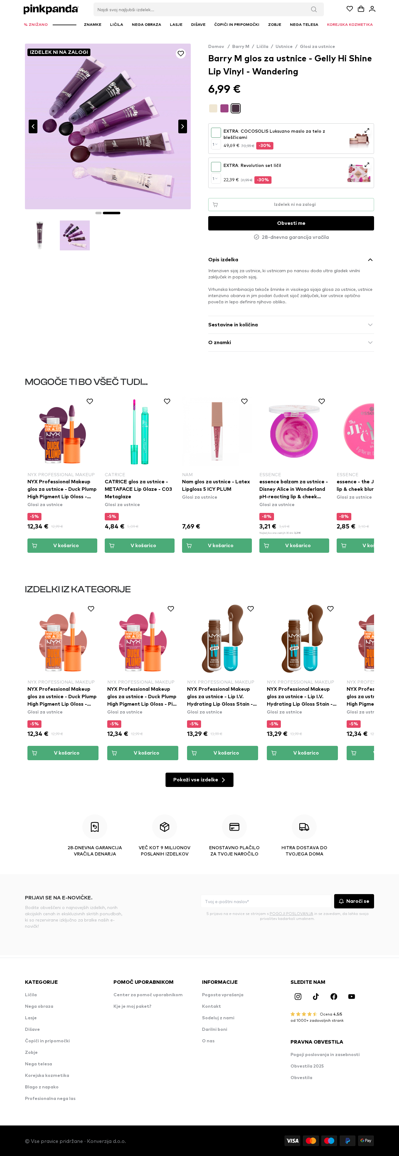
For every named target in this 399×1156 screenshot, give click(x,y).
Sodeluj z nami (218, 1018)
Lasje (31, 1018)
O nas (208, 1041)
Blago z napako (42, 1087)
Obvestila (301, 1078)
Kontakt (211, 1006)
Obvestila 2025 (307, 1066)
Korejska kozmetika (47, 1075)
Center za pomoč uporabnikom (148, 995)
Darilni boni (214, 1029)
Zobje (31, 1052)
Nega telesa (38, 1064)
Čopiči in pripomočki (47, 1041)
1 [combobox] (213, 144)
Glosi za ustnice (317, 47)
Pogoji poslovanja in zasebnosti (325, 1055)
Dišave (32, 1029)
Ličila (262, 47)
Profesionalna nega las (50, 1099)
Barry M (240, 47)
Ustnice (284, 47)
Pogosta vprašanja (222, 995)
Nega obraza (39, 1006)
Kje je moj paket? (132, 1006)
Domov (219, 47)
